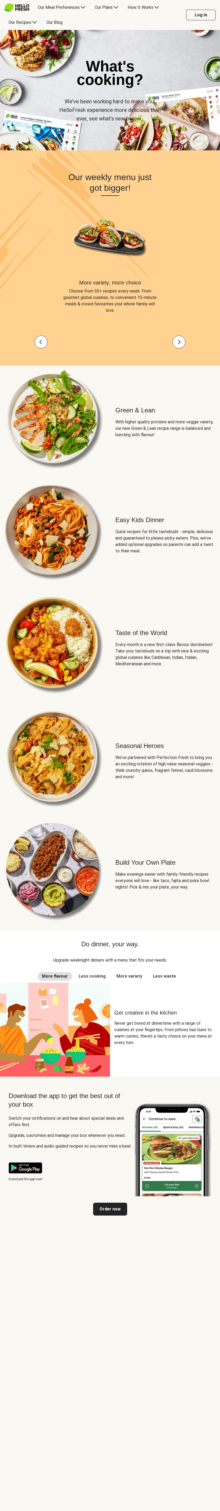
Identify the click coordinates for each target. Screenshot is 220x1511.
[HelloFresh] (16, 7)
